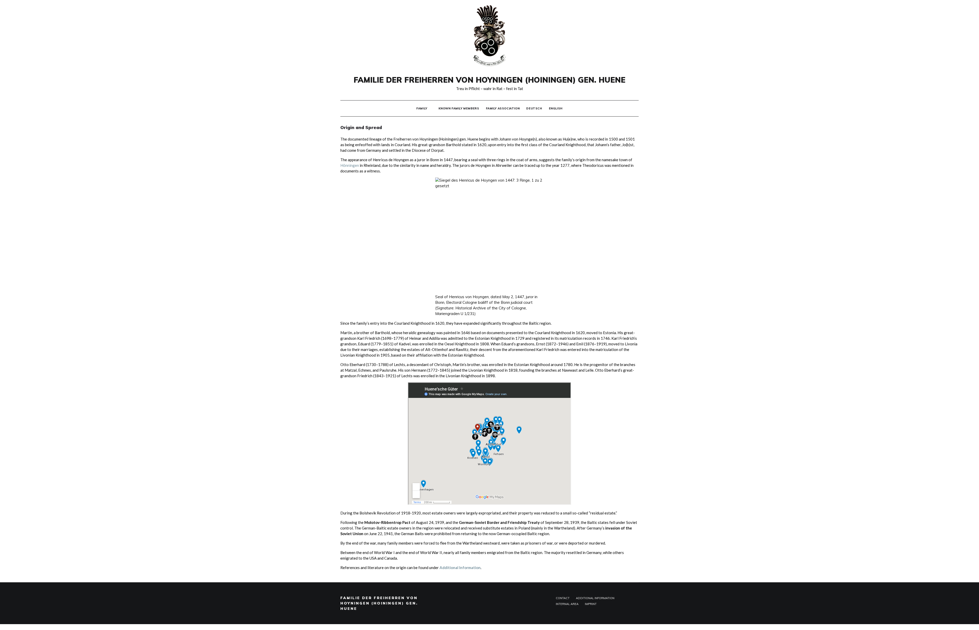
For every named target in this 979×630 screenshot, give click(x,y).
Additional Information (460, 567)
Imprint (591, 604)
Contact (563, 598)
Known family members (459, 108)
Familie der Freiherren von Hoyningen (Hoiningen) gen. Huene (489, 80)
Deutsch (534, 108)
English (556, 108)
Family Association (503, 108)
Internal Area (567, 604)
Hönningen (349, 165)
